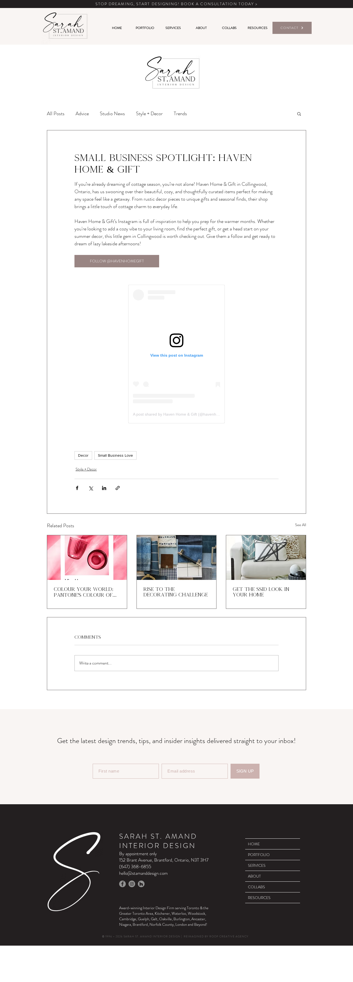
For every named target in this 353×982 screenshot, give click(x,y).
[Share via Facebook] (77, 488)
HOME (254, 844)
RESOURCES (259, 897)
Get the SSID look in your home (261, 592)
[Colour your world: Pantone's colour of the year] (87, 557)
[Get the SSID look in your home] (266, 557)
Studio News (112, 114)
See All (300, 525)
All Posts (56, 114)
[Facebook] (122, 884)
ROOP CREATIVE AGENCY (228, 936)
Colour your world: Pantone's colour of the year (83, 592)
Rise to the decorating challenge (175, 592)
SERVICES (257, 865)
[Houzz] (141, 884)
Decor (83, 455)
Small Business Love (115, 455)
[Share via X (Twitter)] (90, 488)
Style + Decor (149, 114)
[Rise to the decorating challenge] (176, 557)
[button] (299, 113)
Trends (180, 114)
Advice (82, 114)
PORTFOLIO (259, 854)
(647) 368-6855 (135, 866)
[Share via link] (117, 488)
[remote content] (176, 354)
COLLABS (256, 887)
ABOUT (254, 876)
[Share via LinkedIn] (104, 488)
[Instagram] (132, 884)
